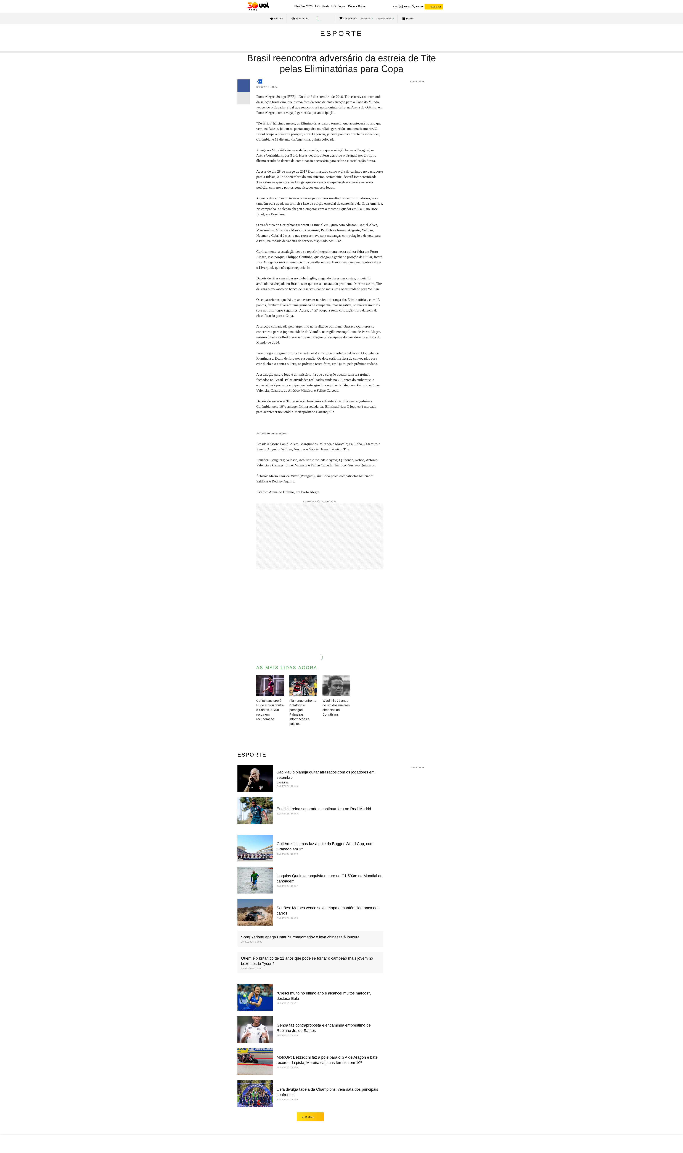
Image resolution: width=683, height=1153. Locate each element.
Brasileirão (366, 18)
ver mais (308, 1117)
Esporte (341, 33)
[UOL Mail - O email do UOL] (404, 6)
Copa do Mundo (384, 18)
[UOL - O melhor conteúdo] (258, 6)
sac (395, 6)
